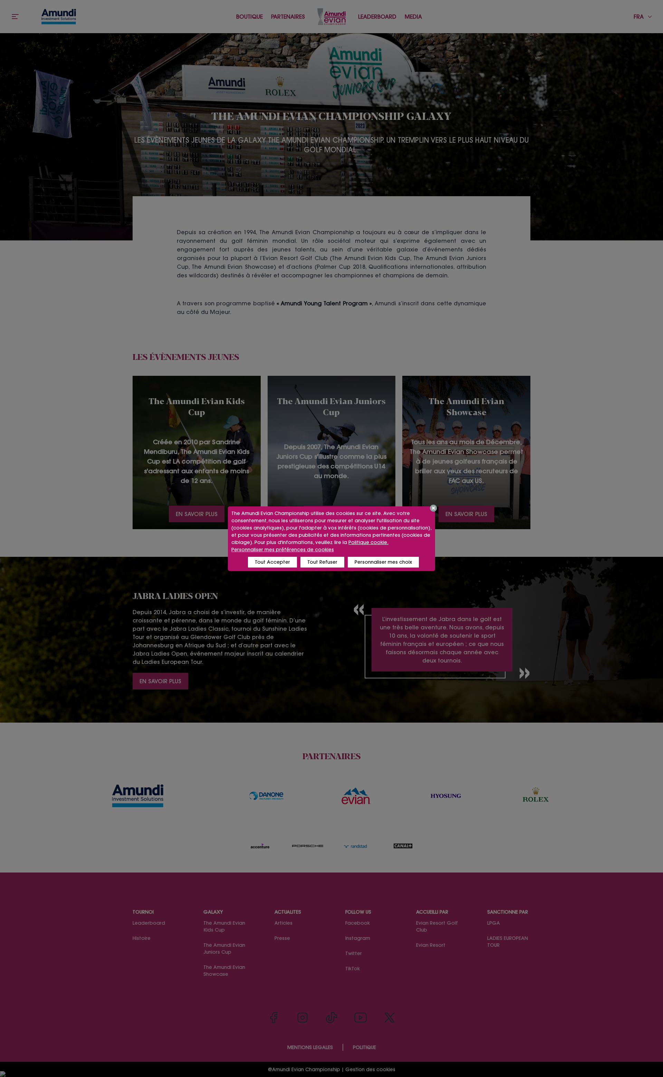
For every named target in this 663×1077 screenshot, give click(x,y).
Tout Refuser (322, 562)
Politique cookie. (368, 542)
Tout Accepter (272, 562)
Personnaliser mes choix (383, 562)
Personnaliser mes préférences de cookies (282, 549)
